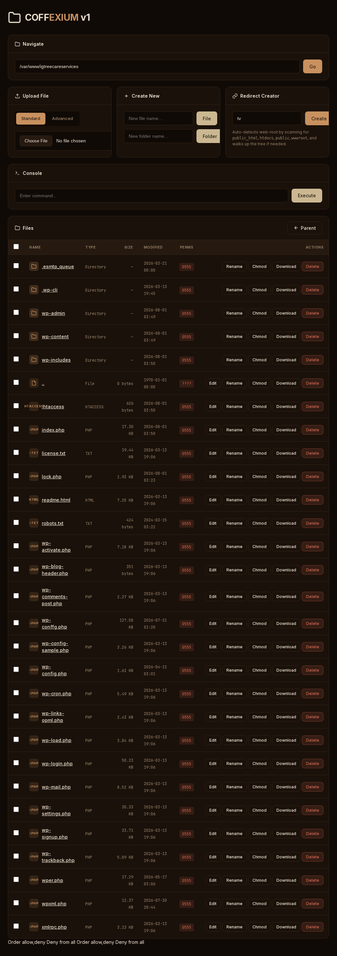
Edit (213, 383)
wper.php (52, 880)
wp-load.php (56, 740)
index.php (53, 430)
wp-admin (53, 313)
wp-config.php (54, 670)
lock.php (52, 476)
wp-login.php (57, 763)
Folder (210, 136)
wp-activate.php (56, 546)
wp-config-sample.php (55, 646)
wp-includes (56, 360)
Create (319, 118)
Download (286, 266)
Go (312, 66)
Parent (308, 228)
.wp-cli (50, 290)
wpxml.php (54, 903)
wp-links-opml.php (53, 716)
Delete (312, 266)
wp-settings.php (56, 810)
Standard (30, 118)
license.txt (53, 453)
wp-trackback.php (58, 856)
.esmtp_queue (58, 266)
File (207, 118)
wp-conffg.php (54, 623)
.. (43, 383)
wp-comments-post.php (55, 596)
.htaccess (53, 406)
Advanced (62, 118)
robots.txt (53, 523)
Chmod (259, 266)
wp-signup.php (55, 833)
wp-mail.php (56, 787)
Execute (307, 195)
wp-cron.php (56, 693)
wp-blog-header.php (55, 569)
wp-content (55, 336)
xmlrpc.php (54, 927)
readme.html (56, 500)
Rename (234, 266)
